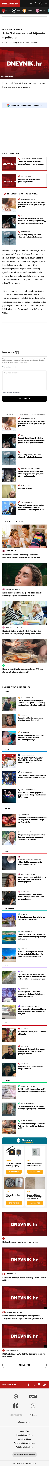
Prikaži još (24, 1365)
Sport (18, 10)
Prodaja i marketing (24, 1435)
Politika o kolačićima (24, 1447)
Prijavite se (24, 398)
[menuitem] (40, 3)
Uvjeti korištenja (24, 1439)
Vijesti (8, 10)
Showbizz (30, 10)
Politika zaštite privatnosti (24, 1443)
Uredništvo (24, 1431)
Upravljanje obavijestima (26, 1454)
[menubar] (40, 3)
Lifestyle (42, 10)
